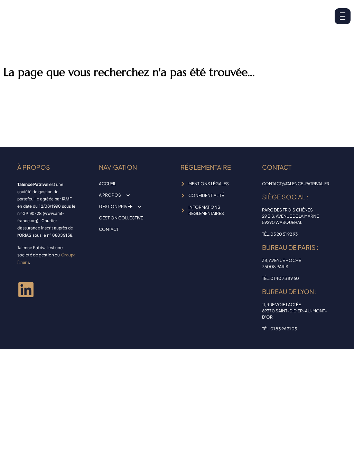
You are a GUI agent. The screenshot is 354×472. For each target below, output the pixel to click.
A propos (110, 195)
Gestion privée (115, 206)
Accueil (107, 183)
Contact (109, 229)
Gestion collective (121, 217)
